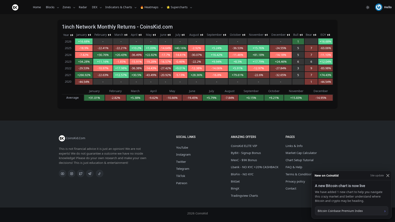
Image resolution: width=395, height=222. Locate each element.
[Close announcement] (388, 175)
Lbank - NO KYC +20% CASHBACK (254, 167)
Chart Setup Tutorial (300, 160)
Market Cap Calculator (301, 153)
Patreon (181, 183)
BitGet (235, 181)
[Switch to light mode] (368, 7)
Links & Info (294, 146)
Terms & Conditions (299, 174)
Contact (291, 188)
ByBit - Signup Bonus (246, 153)
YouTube (182, 147)
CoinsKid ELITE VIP (244, 146)
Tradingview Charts (244, 195)
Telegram (182, 168)
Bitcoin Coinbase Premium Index (340, 211)
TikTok (180, 176)
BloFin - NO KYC (242, 174)
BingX (235, 188)
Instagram (183, 154)
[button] (383, 7)
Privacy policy (295, 181)
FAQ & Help (294, 167)
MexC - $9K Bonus (244, 160)
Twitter (181, 162)
